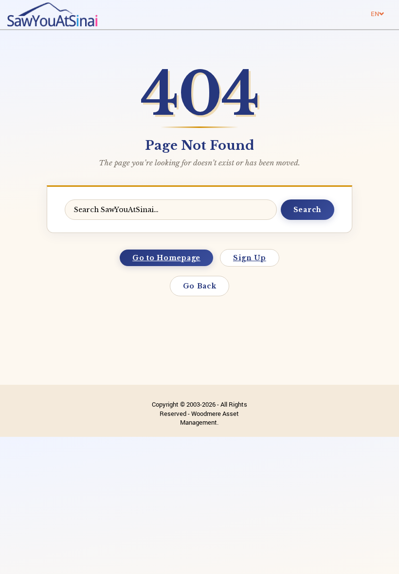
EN (375, 13)
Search (307, 209)
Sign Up (249, 257)
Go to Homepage (166, 257)
